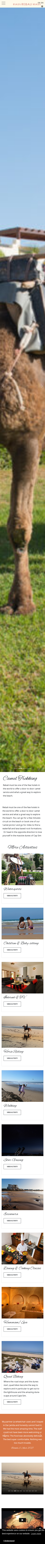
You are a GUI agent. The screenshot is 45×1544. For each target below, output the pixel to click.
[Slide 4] (21, 1491)
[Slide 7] (30, 1491)
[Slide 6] (27, 1491)
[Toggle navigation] (3, 3)
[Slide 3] (18, 1491)
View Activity (12, 896)
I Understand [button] (9, 1541)
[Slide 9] (36, 1491)
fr (39, 3)
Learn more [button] (36, 1534)
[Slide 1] (12, 1491)
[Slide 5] (24, 1491)
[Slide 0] (9, 1491)
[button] (3, 386)
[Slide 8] (33, 1491)
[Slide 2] (15, 1491)
